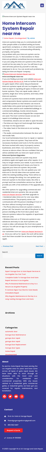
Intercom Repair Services (12, 195)
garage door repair (12, 338)
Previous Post (7, 246)
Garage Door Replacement (15, 345)
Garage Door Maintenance (15, 335)
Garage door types (12, 348)
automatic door (11, 332)
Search (5, 252)
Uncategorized (20, 38)
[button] (42, 5)
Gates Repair (9, 38)
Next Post (40, 246)
